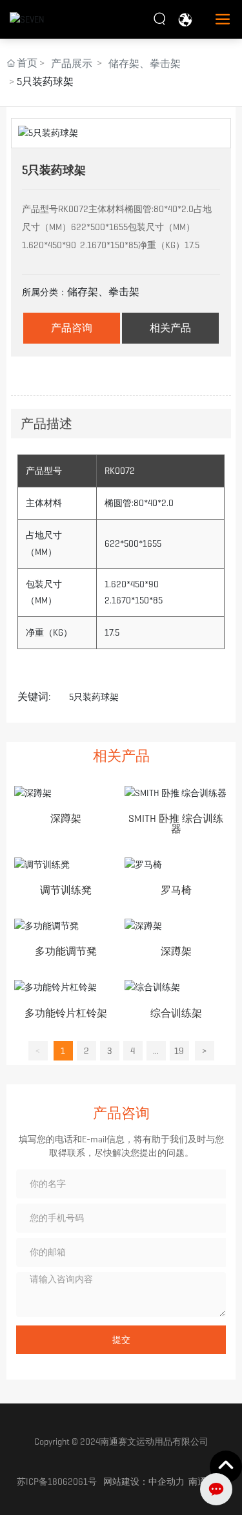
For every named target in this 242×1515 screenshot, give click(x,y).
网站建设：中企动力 (144, 1481)
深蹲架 (65, 818)
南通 (197, 1481)
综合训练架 (176, 1013)
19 (179, 1051)
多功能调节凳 (66, 951)
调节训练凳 (66, 890)
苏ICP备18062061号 (57, 1481)
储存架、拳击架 (144, 63)
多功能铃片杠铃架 (66, 1013)
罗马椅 (176, 890)
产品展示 (71, 63)
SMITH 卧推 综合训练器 (175, 824)
